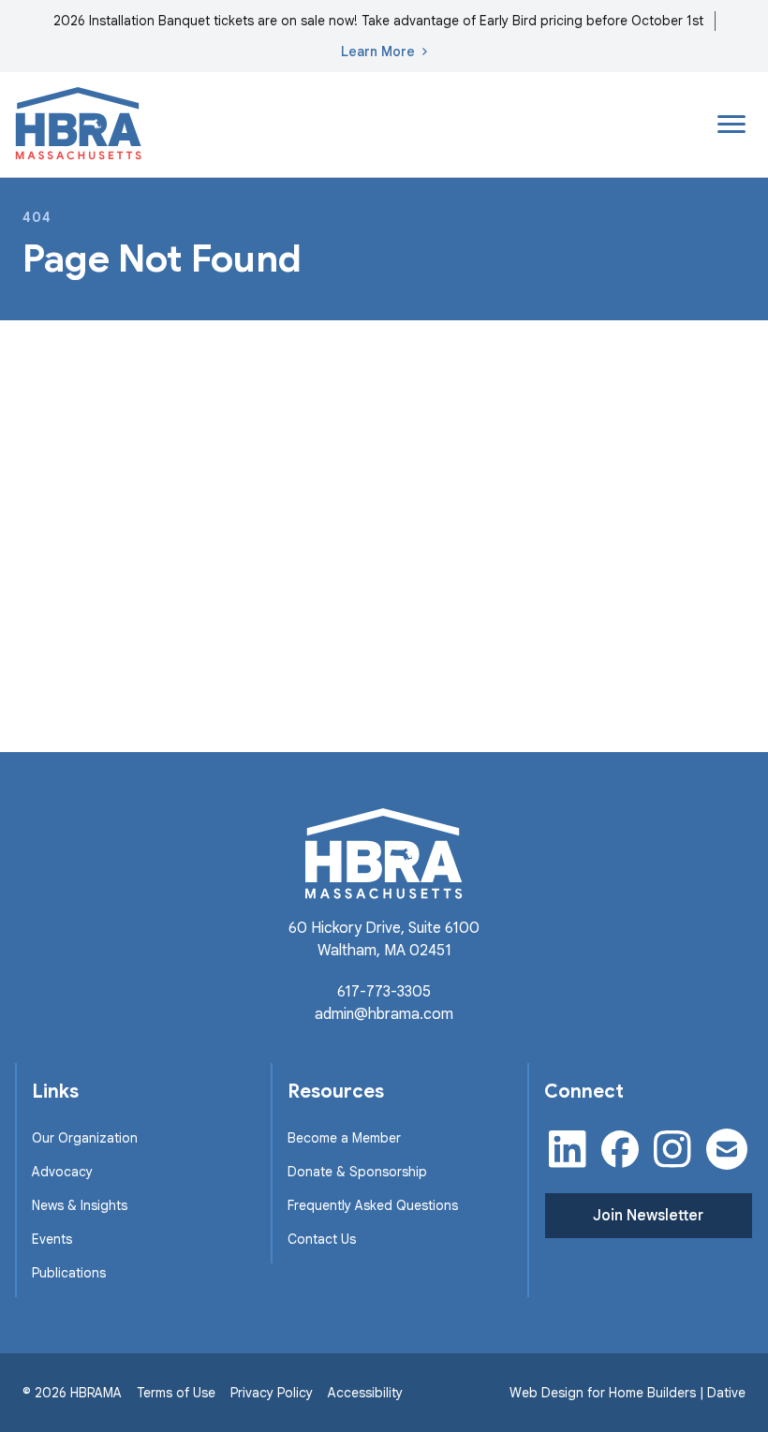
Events (52, 1239)
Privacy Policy (271, 1392)
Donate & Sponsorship (357, 1171)
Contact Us (322, 1239)
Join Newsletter (648, 1215)
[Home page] (78, 124)
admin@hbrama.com (384, 1014)
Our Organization (85, 1137)
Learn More (378, 51)
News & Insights (79, 1205)
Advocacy (62, 1171)
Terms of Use (176, 1392)
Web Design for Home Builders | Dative (628, 1392)
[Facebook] (620, 1149)
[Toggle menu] (731, 124)
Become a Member (344, 1137)
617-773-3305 (384, 991)
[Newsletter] (726, 1149)
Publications (69, 1272)
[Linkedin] (567, 1149)
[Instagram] (672, 1149)
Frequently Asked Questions (373, 1205)
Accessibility (365, 1392)
